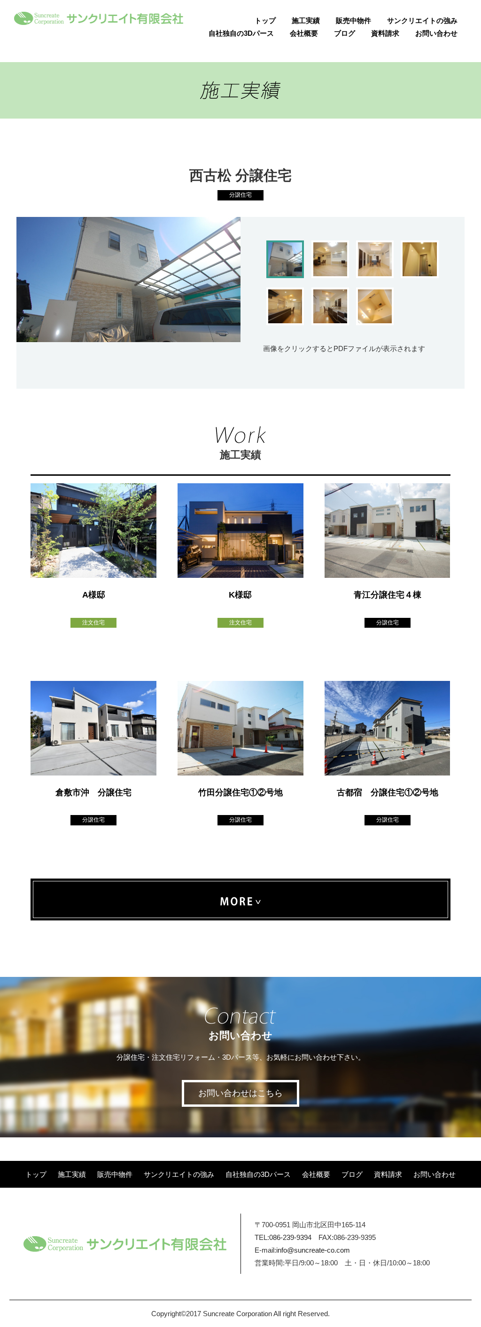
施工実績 (306, 20)
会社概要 (304, 33)
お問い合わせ (436, 33)
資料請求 (385, 33)
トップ (265, 20)
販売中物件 (353, 20)
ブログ (344, 33)
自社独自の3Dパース (241, 33)
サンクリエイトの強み (422, 20)
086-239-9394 (290, 1237)
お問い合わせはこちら (240, 1093)
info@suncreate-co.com (313, 1250)
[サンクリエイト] (98, 19)
